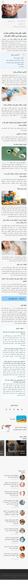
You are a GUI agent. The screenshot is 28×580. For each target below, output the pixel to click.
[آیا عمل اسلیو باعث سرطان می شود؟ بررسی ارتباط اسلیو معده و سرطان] (22, 484)
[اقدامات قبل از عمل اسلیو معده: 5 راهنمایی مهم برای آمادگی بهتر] (22, 539)
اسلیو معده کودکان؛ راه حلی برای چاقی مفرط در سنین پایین (11, 530)
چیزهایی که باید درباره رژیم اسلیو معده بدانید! (11, 547)
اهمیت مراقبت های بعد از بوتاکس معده (14, 60)
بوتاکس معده (23, 43)
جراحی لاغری (10, 21)
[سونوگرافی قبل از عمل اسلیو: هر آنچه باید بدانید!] (22, 477)
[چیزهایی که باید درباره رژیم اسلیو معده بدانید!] (22, 548)
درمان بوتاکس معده (22, 75)
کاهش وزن (20, 115)
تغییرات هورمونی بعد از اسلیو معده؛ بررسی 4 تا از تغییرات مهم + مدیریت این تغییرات (11, 512)
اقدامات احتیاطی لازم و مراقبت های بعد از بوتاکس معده (14, 63)
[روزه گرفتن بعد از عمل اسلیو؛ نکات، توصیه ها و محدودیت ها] (22, 555)
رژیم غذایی (15, 227)
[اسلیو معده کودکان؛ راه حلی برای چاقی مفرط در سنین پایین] (22, 530)
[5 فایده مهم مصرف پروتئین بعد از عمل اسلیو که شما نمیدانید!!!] (22, 522)
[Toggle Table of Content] (23, 55)
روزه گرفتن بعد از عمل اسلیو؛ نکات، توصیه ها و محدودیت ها (11, 555)
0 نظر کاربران (21, 24)
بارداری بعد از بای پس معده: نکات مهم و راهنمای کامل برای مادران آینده (11, 493)
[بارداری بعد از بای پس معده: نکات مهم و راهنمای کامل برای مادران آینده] (22, 493)
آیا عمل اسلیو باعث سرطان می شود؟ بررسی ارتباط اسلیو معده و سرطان (11, 484)
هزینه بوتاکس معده (13, 299)
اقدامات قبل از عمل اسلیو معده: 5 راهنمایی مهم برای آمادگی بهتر (11, 539)
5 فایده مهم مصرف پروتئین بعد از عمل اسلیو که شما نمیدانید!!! (11, 521)
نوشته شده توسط (18, 26)
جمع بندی (21, 66)
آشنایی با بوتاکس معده (18, 58)
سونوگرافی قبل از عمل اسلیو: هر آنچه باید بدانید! (11, 476)
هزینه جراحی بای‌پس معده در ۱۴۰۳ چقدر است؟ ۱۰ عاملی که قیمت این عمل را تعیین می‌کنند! (10, 503)
